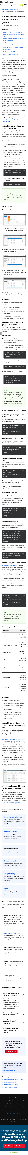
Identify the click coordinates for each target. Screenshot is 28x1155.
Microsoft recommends (8, 565)
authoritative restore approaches (13, 403)
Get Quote (19, 1146)
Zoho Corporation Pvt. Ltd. (13, 1119)
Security (5, 1100)
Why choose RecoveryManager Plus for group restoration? (13, 48)
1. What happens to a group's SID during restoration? (11, 994)
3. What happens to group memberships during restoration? (11, 1021)
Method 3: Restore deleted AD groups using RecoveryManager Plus (13, 44)
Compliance (12, 1100)
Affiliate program (18, 1103)
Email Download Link (14, 1152)
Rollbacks (7, 888)
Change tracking (9, 874)
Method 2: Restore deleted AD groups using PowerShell (13, 39)
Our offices (23, 1107)
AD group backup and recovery (10, 1084)
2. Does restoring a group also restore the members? (12, 1013)
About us (6, 1097)
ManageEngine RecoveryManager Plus (12, 739)
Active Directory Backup (11, 9)
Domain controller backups (13, 817)
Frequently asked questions (10, 54)
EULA (11, 1097)
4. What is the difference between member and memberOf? (10, 1030)
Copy (24, 170)
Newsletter (5, 1107)
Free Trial (8, 1146)
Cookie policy (8, 1103)
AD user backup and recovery (9, 1082)
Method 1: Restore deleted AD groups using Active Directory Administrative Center (13, 34)
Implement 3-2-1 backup (10, 933)
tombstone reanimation (13, 401)
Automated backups (10, 831)
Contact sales (14, 1107)
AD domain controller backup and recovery (12, 1079)
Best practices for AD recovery (11, 51)
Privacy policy (21, 1100)
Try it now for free (11, 1051)
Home (3, 9)
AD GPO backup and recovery (9, 1087)
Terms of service (19, 1097)
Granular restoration (10, 861)
